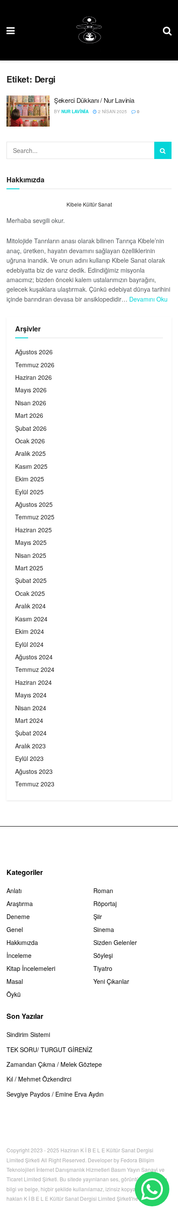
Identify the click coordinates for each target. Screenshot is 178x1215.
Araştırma (19, 903)
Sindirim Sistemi (28, 1034)
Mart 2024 (29, 720)
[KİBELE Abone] (152, 1189)
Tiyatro (102, 968)
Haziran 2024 (33, 682)
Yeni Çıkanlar (111, 981)
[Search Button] (163, 150)
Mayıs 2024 (31, 694)
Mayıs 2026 (31, 389)
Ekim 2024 (29, 631)
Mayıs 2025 (31, 542)
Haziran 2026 (33, 377)
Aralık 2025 (30, 453)
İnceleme (19, 955)
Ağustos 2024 (34, 656)
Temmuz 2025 (34, 516)
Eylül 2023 (29, 758)
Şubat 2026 (31, 428)
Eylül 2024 (29, 644)
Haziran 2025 (33, 529)
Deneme (18, 916)
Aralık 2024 (30, 605)
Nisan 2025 (30, 555)
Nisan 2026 (30, 402)
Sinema (103, 929)
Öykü (13, 994)
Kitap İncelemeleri (30, 968)
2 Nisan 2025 (112, 111)
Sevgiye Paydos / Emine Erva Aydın (55, 1094)
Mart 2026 (29, 415)
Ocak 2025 (30, 593)
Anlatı (14, 890)
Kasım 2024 (31, 618)
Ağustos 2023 (34, 771)
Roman (103, 890)
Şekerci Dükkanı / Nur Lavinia (94, 100)
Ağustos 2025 (34, 504)
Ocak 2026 (30, 440)
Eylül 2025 (29, 491)
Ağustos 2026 (34, 351)
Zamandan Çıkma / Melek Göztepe (54, 1064)
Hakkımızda (22, 942)
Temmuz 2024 (34, 669)
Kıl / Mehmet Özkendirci (38, 1079)
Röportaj (105, 903)
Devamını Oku (148, 299)
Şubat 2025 (31, 580)
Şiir (97, 916)
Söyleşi (103, 955)
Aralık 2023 (30, 745)
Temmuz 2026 (34, 364)
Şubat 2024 (31, 732)
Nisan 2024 (30, 707)
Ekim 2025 (29, 478)
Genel (14, 929)
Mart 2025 (29, 567)
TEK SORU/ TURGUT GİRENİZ (49, 1049)
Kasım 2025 (31, 466)
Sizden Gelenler (115, 942)
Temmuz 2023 (34, 783)
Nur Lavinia (75, 111)
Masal (14, 981)
